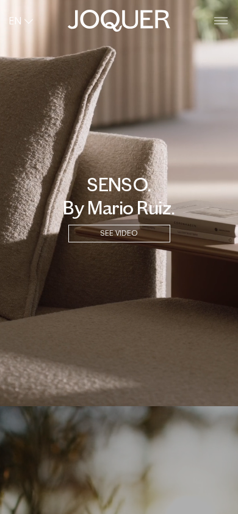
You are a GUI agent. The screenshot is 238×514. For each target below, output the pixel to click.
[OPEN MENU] (221, 21)
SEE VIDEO (119, 233)
